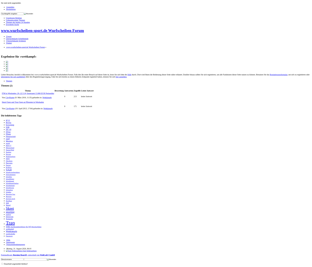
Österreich (9, 236)
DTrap (8, 132)
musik (8, 143)
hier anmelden (121, 77)
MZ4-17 (8, 145)
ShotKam (9, 201)
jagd (8, 139)
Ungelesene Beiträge (14, 18)
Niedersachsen (10, 156)
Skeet (10, 208)
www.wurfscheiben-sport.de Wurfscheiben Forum (42, 30)
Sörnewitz (9, 217)
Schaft (9, 170)
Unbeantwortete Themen (15, 20)
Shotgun (8, 196)
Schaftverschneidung (13, 172)
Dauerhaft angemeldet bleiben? (15, 264)
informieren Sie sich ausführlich (13, 77)
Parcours (9, 163)
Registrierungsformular (278, 75)
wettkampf (10, 229)
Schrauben (9, 190)
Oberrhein (9, 161)
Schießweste (10, 188)
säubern (8, 214)
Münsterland (10, 148)
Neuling (8, 152)
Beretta (8, 123)
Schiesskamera (10, 174)
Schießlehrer (10, 179)
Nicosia (8, 154)
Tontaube (9, 219)
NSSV (8, 159)
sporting (10, 212)
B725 (8, 120)
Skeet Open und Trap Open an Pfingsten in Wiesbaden (23, 102)
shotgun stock (10, 199)
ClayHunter (10, 98)
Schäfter (8, 192)
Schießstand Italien (12, 183)
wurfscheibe (10, 234)
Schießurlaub (10, 185)
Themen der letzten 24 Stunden (18, 22)
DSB (7, 127)
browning (10, 125)
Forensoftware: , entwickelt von (28, 255)
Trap (10, 223)
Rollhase (9, 167)
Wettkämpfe (47, 98)
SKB (7, 203)
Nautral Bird (10, 150)
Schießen (9, 177)
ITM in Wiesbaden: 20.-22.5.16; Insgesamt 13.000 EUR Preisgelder (28, 93)
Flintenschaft (11, 136)
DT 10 (8, 129)
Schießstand (10, 181)
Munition (9, 141)
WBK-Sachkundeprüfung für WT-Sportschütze (23, 227)
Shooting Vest (10, 194)
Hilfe (129, 75)
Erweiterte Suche (12, 25)
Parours (8, 165)
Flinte (8, 134)
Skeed (8, 205)
